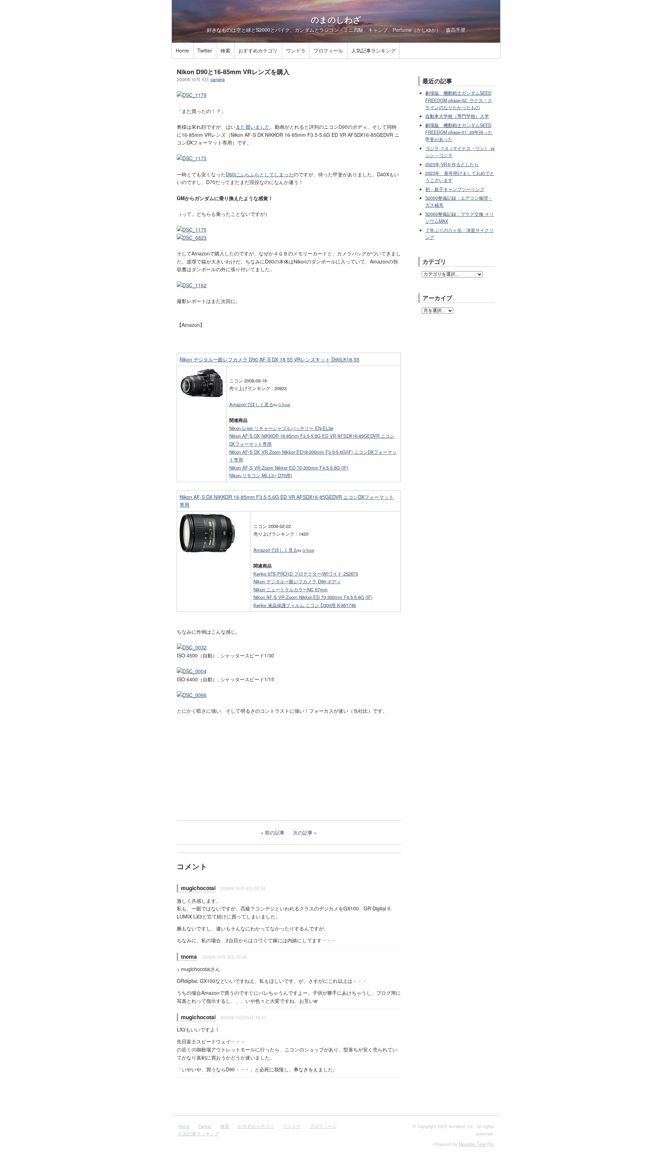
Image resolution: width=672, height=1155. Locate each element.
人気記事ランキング (373, 50)
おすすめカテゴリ (258, 50)
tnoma (189, 956)
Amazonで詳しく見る (251, 404)
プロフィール (328, 50)
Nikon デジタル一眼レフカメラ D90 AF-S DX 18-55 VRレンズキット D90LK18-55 (269, 359)
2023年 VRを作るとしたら (452, 164)
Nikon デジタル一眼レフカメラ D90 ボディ (297, 581)
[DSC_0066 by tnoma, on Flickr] (191, 694)
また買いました (253, 126)
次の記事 (303, 832)
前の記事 (275, 832)
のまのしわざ (336, 19)
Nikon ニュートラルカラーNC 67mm (290, 589)
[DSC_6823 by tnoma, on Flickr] (191, 237)
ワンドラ (296, 50)
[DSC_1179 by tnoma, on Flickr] (191, 94)
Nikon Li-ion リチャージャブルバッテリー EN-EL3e (281, 428)
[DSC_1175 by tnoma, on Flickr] (191, 229)
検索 (225, 50)
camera (217, 79)
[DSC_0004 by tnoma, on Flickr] (191, 671)
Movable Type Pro (476, 1144)
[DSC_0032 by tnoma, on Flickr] (191, 647)
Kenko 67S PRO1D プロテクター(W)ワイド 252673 (305, 573)
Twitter (204, 50)
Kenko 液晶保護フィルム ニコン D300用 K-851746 (304, 605)
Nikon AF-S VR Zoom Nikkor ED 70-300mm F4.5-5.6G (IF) (288, 467)
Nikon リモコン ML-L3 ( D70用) (260, 475)
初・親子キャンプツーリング (454, 189)
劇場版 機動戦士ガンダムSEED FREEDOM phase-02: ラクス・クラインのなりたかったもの (458, 100)
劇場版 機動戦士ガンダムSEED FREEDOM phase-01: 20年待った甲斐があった (458, 132)
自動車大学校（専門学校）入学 (457, 116)
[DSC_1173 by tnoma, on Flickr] (191, 158)
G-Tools (284, 404)
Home (182, 50)
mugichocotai (198, 888)
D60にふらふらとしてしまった (260, 174)
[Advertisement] (229, 766)
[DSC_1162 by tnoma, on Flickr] (191, 285)
